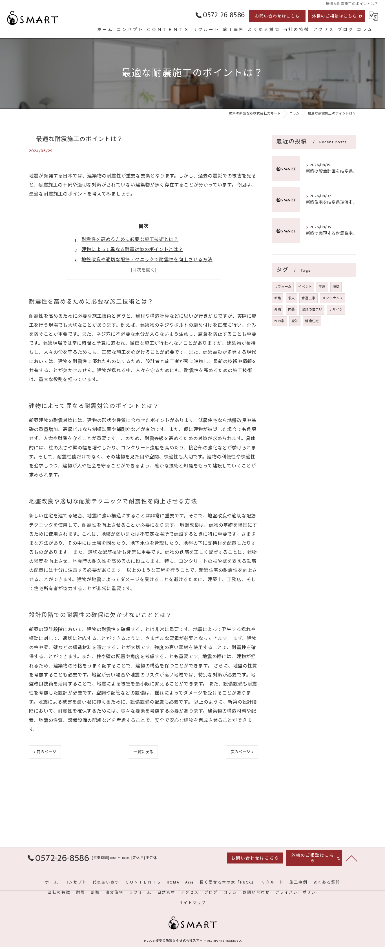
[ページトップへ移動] (351, 858)
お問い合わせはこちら (277, 16)
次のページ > (242, 752)
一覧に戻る (143, 752)
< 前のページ (45, 752)
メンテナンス (332, 298)
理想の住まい (312, 309)
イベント (305, 286)
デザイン (336, 309)
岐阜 (336, 286)
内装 (291, 309)
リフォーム (282, 286)
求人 (291, 298)
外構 (277, 309)
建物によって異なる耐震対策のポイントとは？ (132, 250)
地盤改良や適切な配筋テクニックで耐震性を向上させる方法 (146, 260)
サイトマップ (192, 903)
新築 (277, 298)
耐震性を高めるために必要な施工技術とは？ (129, 239)
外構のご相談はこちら (334, 16)
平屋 (322, 286)
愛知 (294, 321)
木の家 (279, 321)
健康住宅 (312, 321)
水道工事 (308, 298)
